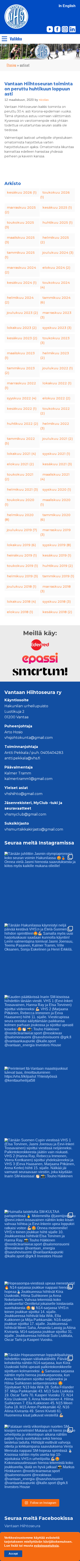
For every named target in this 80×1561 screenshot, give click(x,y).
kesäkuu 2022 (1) (22, 408)
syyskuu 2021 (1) (56, 454)
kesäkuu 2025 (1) (57, 207)
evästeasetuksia (46, 1545)
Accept (13, 1553)
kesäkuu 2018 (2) (57, 612)
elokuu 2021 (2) (20, 464)
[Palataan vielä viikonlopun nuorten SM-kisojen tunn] (40, 1460)
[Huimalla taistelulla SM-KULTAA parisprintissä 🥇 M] (40, 1245)
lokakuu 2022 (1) (57, 383)
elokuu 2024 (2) (56, 267)
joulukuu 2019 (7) (22, 530)
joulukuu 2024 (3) (58, 252)
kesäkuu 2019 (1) (56, 555)
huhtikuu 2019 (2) (57, 566)
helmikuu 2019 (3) (22, 576)
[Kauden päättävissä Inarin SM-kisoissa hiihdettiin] (40, 1030)
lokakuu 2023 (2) (22, 328)
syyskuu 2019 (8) (56, 545)
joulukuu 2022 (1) (57, 368)
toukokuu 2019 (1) (22, 566)
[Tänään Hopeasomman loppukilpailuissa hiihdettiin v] (40, 1388)
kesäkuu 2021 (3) (57, 464)
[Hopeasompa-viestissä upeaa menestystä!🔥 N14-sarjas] (40, 1316)
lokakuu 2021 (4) (21, 454)
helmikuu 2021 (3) (22, 489)
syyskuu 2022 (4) (21, 398)
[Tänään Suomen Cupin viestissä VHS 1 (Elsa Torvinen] (40, 1173)
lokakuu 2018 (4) (21, 601)
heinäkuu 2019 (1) (22, 555)
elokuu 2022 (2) (56, 398)
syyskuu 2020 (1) (56, 489)
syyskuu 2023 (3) (57, 328)
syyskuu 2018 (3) (56, 601)
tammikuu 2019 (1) (58, 576)
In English (67, 6)
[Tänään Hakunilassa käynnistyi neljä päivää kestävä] (40, 958)
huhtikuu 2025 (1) (57, 222)
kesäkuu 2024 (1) (22, 282)
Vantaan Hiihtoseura (22, 1526)
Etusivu (11, 65)
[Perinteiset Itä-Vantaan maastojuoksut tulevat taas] (40, 1102)
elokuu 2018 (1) (20, 612)
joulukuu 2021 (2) (57, 438)
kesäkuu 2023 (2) (22, 338)
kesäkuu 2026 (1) (22, 192)
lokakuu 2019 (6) (21, 545)
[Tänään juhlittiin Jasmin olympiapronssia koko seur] (40, 887)
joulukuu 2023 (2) (22, 313)
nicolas (44, 99)
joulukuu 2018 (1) (21, 586)
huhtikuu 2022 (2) (22, 423)
